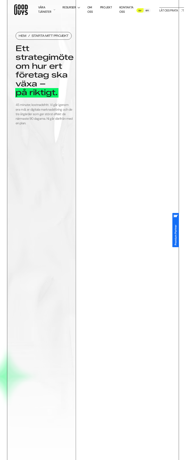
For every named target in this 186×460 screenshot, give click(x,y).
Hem (22, 35)
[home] (20, 10)
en (147, 10)
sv (139, 10)
